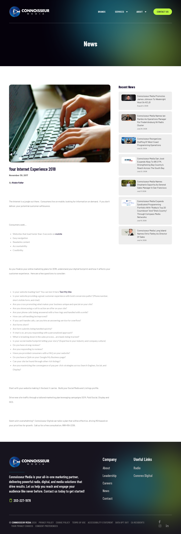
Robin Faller (18, 182)
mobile (58, 234)
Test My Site (65, 291)
